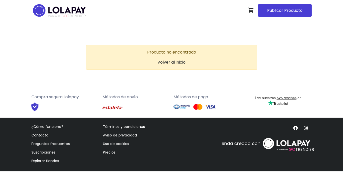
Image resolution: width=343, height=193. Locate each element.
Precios (109, 152)
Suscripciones (43, 152)
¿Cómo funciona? (47, 126)
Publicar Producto (285, 10)
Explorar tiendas (45, 160)
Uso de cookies (116, 143)
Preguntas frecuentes (50, 143)
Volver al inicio (171, 62)
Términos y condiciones (124, 126)
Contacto (39, 135)
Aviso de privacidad (120, 135)
